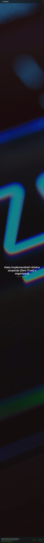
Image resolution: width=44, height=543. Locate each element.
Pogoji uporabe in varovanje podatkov (7, 541)
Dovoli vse (40, 539)
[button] (43, 1)
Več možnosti (34, 539)
